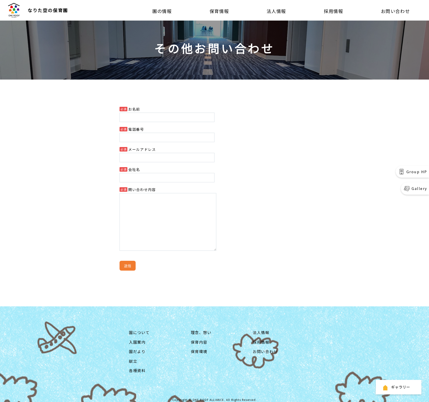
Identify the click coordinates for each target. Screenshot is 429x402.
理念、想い (201, 332)
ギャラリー (400, 387)
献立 (133, 361)
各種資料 (137, 370)
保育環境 (199, 351)
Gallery (419, 188)
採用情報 (333, 11)
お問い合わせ (395, 11)
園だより (137, 351)
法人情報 (276, 11)
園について (139, 332)
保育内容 (199, 342)
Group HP (416, 171)
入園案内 (137, 342)
